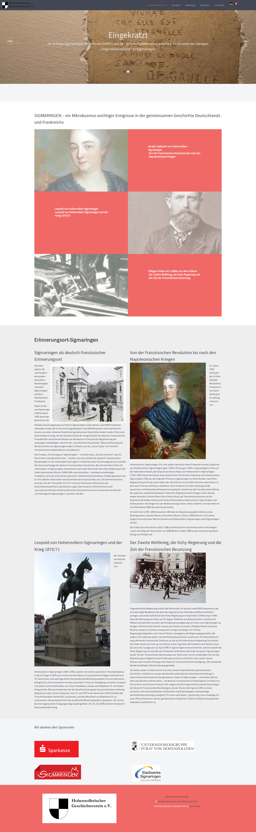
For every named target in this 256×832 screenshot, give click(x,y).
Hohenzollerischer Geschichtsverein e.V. (178, 801)
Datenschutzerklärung (176, 796)
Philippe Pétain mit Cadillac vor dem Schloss (174, 274)
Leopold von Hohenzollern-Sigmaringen (81, 212)
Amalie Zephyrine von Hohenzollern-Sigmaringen (174, 151)
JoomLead (194, 806)
